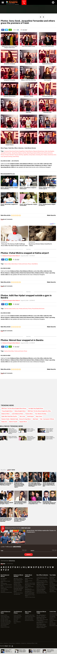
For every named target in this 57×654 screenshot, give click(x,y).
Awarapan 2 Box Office (41, 586)
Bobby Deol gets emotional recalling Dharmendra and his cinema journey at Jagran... (19, 485)
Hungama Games (53, 620)
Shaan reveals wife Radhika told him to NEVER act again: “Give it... (6, 502)
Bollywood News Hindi (17, 165)
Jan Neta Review (17, 594)
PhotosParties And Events (38, 308)
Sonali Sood (50, 154)
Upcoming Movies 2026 (7, 167)
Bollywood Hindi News (5, 627)
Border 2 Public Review (29, 593)
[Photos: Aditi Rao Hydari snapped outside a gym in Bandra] (47, 181)
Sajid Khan (26, 154)
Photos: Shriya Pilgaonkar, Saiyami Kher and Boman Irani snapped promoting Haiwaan (12, 431)
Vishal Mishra (35, 263)
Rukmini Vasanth (13, 421)
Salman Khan (52, 586)
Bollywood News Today (41, 273)
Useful (53, 611)
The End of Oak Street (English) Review (18, 583)
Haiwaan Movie (4, 588)
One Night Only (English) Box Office (42, 579)
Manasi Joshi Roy (22, 153)
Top (53, 575)
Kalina (9, 263)
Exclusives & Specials (29, 620)
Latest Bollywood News (17, 413)
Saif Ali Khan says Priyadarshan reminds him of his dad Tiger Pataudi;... (49, 502)
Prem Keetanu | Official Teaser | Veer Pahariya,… (41, 625)
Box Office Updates (4, 619)
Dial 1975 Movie (4, 578)
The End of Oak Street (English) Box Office (41, 590)
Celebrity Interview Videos (30, 616)
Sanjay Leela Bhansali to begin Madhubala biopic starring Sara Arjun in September (6, 520)
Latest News (11, 470)
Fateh (46, 151)
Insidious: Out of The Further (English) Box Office (42, 583)
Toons (15, 623)
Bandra (14, 308)
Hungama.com (53, 617)
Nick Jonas (22, 416)
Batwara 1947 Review (18, 580)
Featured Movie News (5, 616)
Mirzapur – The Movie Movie (6, 587)
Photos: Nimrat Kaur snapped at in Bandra (9, 205)
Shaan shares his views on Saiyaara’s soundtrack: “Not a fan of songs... (6, 484)
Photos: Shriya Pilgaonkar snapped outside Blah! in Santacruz (31, 438)
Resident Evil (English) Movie (6, 592)
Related (3, 470)
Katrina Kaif (52, 578)
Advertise (6, 643)
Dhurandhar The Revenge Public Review (29, 589)
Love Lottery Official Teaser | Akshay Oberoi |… (42, 622)
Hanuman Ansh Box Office (42, 592)
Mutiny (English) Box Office (42, 580)
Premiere (7, 154)
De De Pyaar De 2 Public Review (30, 595)
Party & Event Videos (29, 619)
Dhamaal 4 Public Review (30, 583)
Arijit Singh (35, 419)
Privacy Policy (12, 643)
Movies (3, 563)
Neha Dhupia (30, 153)
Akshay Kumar (52, 577)
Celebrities (9, 563)
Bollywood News (15, 163)
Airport (6, 263)
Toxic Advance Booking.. (41, 413)
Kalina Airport (15, 263)
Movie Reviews (4, 625)
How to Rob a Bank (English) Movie (6, 585)
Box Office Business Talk (5, 620)
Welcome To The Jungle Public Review (30, 585)
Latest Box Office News (5, 617)
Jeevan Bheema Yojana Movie (5, 582)
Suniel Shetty (16, 156)
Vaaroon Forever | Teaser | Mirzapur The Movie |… (42, 627)
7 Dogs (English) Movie (7, 411)
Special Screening (8, 156)
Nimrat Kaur (11, 351)
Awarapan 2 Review (17, 584)
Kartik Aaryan (30, 416)
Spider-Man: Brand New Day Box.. (9, 416)
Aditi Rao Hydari (8, 308)
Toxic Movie (3, 579)
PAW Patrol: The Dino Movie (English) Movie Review (13, 408)
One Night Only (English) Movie (35, 408)
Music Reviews (52, 624)
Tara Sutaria (52, 590)
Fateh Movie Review (30, 148)
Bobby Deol (4, 421)
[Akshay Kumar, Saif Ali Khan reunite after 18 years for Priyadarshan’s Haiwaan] (13, 536)
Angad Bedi (22, 151)
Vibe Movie (3, 591)
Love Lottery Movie (4, 589)
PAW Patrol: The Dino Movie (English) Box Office (39, 411)
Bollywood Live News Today (43, 165)
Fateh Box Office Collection (16, 148)
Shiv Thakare (44, 154)
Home (1, 643)
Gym (17, 308)
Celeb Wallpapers (17, 617)
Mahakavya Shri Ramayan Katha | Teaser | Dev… (41, 618)
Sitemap (51, 621)
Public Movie (28, 575)
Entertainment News (29, 165)
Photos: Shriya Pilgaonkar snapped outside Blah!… (28, 205)
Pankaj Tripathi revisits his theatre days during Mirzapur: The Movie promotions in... (20, 520)
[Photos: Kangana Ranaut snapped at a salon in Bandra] (47, 197)
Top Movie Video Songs (29, 615)
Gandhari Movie (4, 583)
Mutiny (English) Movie (20, 411)
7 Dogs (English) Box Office (42, 577)
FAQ (36, 643)
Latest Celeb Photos (18, 616)
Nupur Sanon (39, 416)
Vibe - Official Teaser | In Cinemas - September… (41, 616)
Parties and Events (48, 153)
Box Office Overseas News (6, 621)
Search (28, 554)
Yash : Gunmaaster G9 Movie (47, 419)
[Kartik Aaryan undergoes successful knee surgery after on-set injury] (21, 496)
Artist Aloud (52, 619)
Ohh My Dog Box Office (41, 591)
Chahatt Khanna (29, 151)
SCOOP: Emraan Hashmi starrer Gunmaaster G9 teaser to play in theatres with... (49, 484)
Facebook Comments (6, 219)
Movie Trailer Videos (29, 617)
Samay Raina (32, 154)
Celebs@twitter (52, 616)
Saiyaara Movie (23, 421)
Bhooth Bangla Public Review (29, 587)
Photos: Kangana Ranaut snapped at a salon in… (47, 205)
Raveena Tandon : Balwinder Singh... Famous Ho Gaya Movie (16, 419)
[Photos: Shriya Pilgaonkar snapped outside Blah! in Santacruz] (28, 197)
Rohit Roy (21, 154)
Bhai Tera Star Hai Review (19, 587)
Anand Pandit (15, 151)
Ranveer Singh (52, 579)
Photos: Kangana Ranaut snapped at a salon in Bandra (50, 437)
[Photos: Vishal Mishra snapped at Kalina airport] (28, 181)
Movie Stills (16, 619)
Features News (29, 413)
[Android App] (10, 646)
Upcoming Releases (5, 624)
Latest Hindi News (53, 613)
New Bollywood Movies (26, 163)
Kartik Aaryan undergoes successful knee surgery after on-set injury (20, 502)
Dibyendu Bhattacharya (38, 151)
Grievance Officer (30, 643)
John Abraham (52, 587)
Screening (38, 154)
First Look (16, 620)
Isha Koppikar (51, 151)
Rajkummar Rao (53, 591)
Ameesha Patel (8, 151)
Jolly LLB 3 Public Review (30, 597)
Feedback (18, 643)
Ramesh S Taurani (14, 154)
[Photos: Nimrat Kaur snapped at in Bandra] (9, 197)
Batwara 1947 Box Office (41, 587)
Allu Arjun (51, 582)
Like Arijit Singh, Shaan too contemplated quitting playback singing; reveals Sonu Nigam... (34, 484)
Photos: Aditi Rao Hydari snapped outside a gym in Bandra (49, 430)
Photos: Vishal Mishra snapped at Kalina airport (28, 188)
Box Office (42, 575)
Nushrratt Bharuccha (38, 153)
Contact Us (23, 643)
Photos (2, 154)
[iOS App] (12, 646)
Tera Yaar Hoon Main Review (18, 591)
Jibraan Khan (15, 153)
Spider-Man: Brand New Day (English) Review (18, 589)
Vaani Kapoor (52, 583)
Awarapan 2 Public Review (28, 581)
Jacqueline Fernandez (6, 153)
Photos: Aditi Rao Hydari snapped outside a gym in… (47, 188)
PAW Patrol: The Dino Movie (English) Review (18, 579)
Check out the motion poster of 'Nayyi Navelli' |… (42, 620)
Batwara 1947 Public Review (29, 579)
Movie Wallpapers (17, 621)
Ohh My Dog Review (18, 585)
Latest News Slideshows (5, 623)
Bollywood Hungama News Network (11, 255)
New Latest (28, 612)
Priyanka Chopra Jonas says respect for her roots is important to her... (34, 502)
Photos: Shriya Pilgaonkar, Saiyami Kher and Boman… (9, 188)
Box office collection (43, 163)
